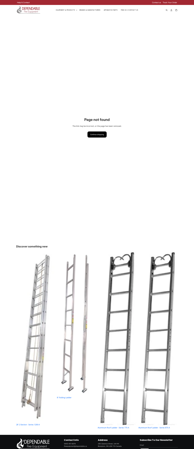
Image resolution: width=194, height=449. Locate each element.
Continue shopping (97, 134)
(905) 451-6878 (70, 444)
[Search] (166, 10)
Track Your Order (170, 2)
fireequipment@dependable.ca (75, 446)
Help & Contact (23, 2)
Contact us (156, 2)
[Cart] (176, 10)
